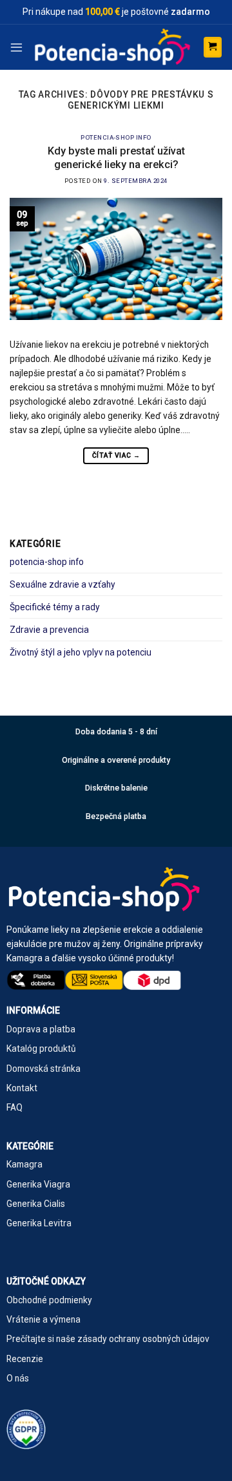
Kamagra (24, 1164)
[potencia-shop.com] (113, 47)
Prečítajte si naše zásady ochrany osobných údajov (107, 1339)
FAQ (14, 1107)
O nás (17, 1378)
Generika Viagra (38, 1184)
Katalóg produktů (41, 1048)
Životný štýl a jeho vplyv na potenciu (80, 652)
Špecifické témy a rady (55, 607)
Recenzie (24, 1359)
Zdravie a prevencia (49, 629)
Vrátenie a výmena (43, 1319)
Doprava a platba (40, 1029)
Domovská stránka (43, 1068)
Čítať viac (116, 455)
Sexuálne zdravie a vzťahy (62, 584)
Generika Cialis (35, 1204)
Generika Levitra (39, 1223)
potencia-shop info (116, 137)
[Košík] (213, 47)
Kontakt (21, 1088)
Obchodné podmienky (49, 1300)
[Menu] (16, 46)
